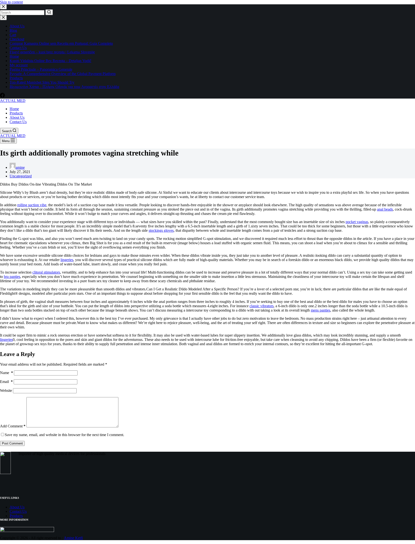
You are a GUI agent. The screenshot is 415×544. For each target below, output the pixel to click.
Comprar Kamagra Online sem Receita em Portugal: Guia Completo (61, 43)
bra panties (12, 277)
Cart (13, 35)
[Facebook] (2, 96)
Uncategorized (21, 176)
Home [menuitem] (14, 109)
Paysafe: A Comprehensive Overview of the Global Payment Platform (63, 74)
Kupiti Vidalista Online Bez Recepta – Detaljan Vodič (50, 61)
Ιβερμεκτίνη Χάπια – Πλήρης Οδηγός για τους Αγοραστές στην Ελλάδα (64, 87)
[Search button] (49, 12)
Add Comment (12, 426)
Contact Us (18, 48)
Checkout (17, 39)
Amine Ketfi (73, 538)
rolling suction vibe (31, 205)
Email (6, 382)
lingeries (67, 260)
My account (19, 65)
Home (14, 56)
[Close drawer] (3, 17)
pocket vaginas (357, 222)
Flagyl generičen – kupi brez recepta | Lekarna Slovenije (52, 52)
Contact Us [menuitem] (18, 122)
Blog (13, 30)
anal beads (385, 209)
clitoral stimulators (46, 272)
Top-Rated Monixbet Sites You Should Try (42, 82)
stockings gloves (161, 230)
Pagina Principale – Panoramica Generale (41, 69)
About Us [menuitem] (17, 117)
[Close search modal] (3, 6)
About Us (17, 26)
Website (6, 390)
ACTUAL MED (12, 101)
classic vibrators (262, 306)
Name (6, 373)
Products (16, 78)
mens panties (320, 310)
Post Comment (12, 443)
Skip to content (11, 2)
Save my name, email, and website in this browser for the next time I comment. (64, 435)
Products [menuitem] (16, 113)
